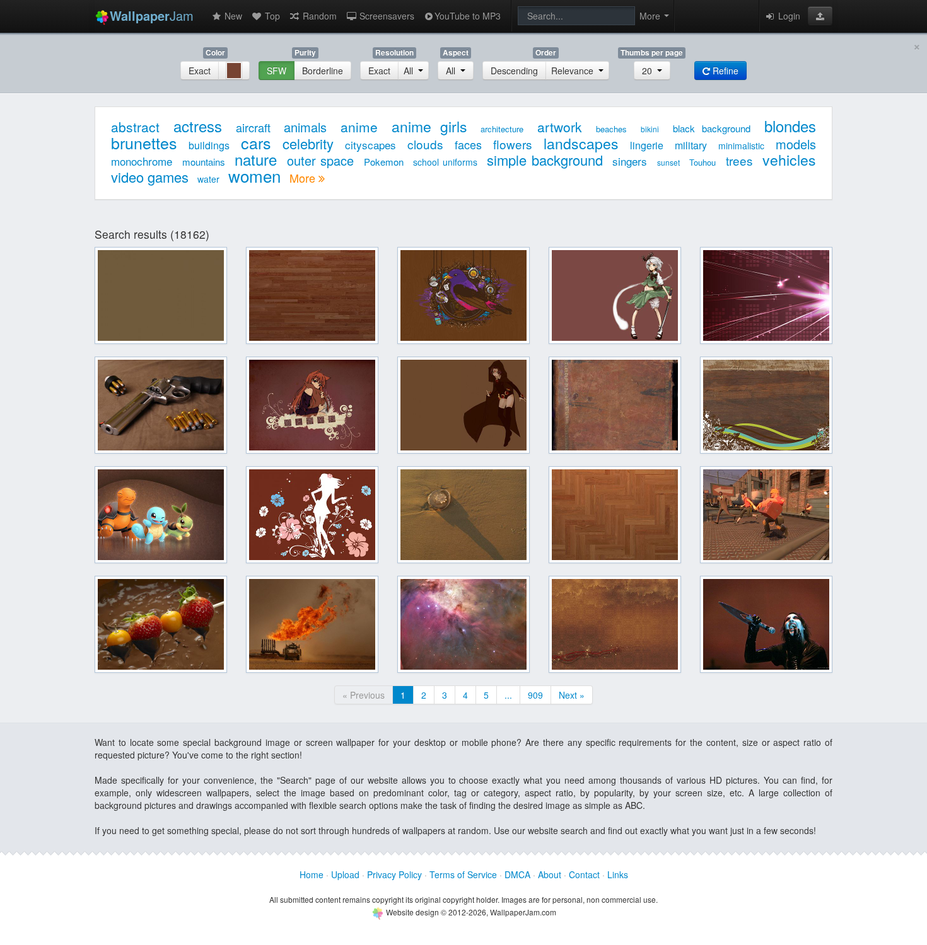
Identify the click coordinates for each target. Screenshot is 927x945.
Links (617, 874)
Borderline (322, 70)
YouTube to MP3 (467, 15)
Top (271, 15)
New (232, 15)
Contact (584, 874)
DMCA (517, 874)
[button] (820, 15)
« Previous (363, 695)
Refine (724, 70)
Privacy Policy (394, 874)
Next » (572, 695)
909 (535, 695)
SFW (276, 70)
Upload (345, 874)
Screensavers (385, 15)
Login (788, 15)
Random (318, 15)
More (303, 177)
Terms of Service (463, 874)
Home (312, 874)
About (549, 874)
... (508, 695)
